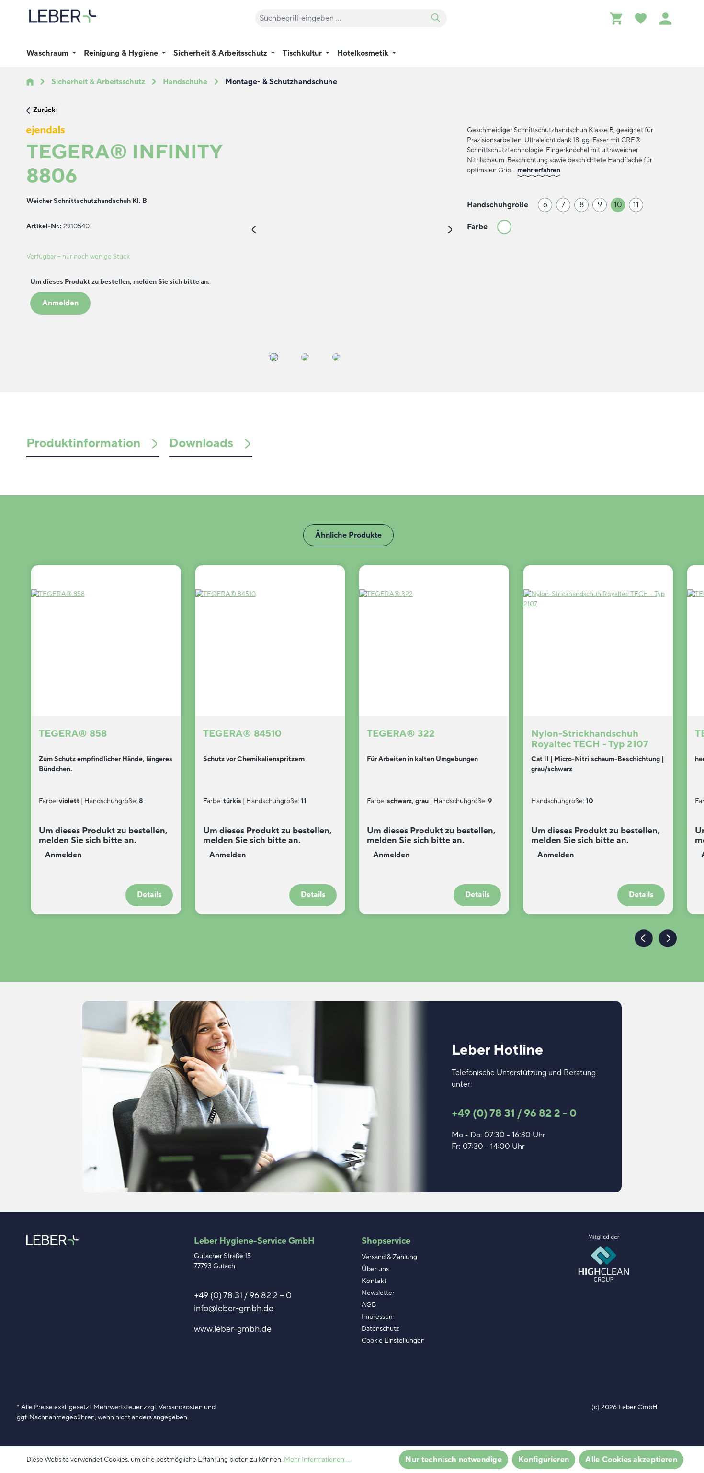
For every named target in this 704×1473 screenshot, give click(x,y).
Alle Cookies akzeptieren (631, 1459)
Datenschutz (380, 1329)
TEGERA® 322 (401, 734)
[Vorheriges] (254, 228)
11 (636, 205)
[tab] (92, 443)
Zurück (44, 110)
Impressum (378, 1317)
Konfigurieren (543, 1459)
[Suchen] (436, 18)
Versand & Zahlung (389, 1257)
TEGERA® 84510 (242, 734)
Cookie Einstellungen (393, 1341)
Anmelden (60, 303)
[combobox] (340, 18)
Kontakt (374, 1281)
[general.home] (30, 82)
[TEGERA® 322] (434, 637)
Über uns (375, 1269)
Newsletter (378, 1293)
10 (618, 205)
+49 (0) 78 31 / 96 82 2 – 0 (243, 1295)
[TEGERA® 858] (106, 637)
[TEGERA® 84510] (270, 637)
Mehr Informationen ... (317, 1459)
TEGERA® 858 (73, 734)
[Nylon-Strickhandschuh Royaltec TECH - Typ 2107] (598, 637)
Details (149, 895)
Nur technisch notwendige (453, 1459)
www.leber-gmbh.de (233, 1329)
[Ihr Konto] (665, 18)
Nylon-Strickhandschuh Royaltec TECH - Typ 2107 (589, 739)
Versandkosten (181, 1407)
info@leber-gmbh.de (233, 1308)
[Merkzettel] (640, 18)
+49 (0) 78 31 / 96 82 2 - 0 (514, 1113)
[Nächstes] (450, 228)
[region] (352, 250)
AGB (369, 1305)
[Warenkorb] (615, 18)
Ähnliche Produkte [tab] (348, 535)
